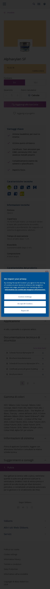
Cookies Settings (25, 297)
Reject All (25, 311)
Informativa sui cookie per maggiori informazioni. (25, 290)
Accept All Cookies (25, 304)
